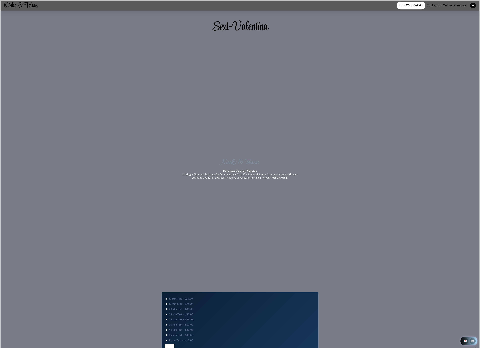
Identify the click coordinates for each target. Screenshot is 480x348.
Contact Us (434, 6)
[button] (473, 5)
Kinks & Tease (20, 5)
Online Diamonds (454, 6)
